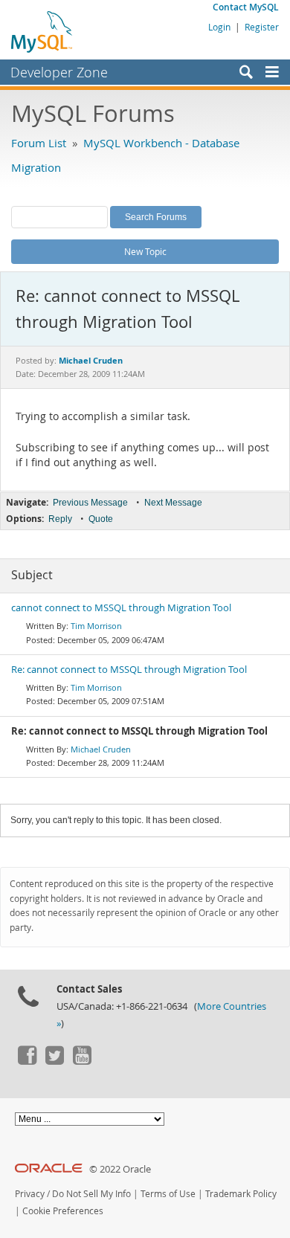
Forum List (38, 142)
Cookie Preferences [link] (62, 1210)
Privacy (30, 1193)
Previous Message (90, 502)
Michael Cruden (101, 749)
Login (219, 27)
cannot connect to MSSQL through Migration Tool (121, 608)
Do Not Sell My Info (91, 1193)
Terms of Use (168, 1193)
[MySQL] (42, 31)
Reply (60, 519)
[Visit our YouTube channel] (82, 1061)
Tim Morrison (96, 625)
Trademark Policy (241, 1193)
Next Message (173, 502)
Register (262, 27)
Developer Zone (59, 72)
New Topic (145, 251)
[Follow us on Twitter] (54, 1061)
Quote (100, 519)
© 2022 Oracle (120, 1169)
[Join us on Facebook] (27, 1061)
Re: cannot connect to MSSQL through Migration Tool (129, 669)
